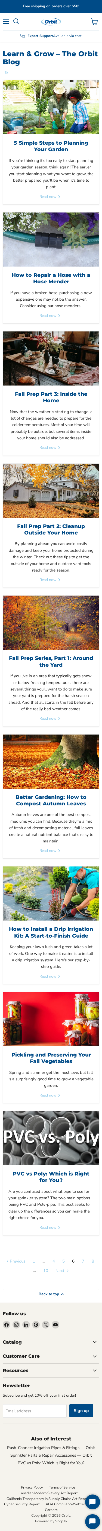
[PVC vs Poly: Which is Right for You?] (51, 1138)
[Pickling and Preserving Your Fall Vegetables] (51, 1019)
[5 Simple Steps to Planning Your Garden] (51, 107)
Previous (17, 1261)
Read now (48, 196)
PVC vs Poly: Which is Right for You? (51, 1177)
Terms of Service (62, 1487)
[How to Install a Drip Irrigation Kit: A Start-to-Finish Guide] (51, 893)
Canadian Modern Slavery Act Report (48, 1493)
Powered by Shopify (51, 1521)
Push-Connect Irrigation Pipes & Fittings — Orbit (51, 1447)
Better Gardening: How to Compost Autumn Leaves (51, 800)
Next (60, 1270)
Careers (51, 1509)
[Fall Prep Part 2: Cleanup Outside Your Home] (51, 491)
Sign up (81, 1411)
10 (45, 1270)
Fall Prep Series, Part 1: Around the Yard (51, 661)
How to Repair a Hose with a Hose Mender (51, 278)
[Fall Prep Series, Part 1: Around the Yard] (51, 623)
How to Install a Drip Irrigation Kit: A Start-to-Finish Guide (51, 932)
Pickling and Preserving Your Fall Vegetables (51, 1058)
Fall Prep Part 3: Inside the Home (51, 397)
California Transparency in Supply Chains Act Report (48, 1498)
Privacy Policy (32, 1487)
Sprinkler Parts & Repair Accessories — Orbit (51, 1455)
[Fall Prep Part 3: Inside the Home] (51, 358)
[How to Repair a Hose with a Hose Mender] (51, 239)
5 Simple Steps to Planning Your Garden (51, 146)
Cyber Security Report (22, 1504)
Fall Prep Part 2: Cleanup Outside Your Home (51, 529)
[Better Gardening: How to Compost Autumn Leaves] (51, 762)
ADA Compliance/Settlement (69, 1504)
